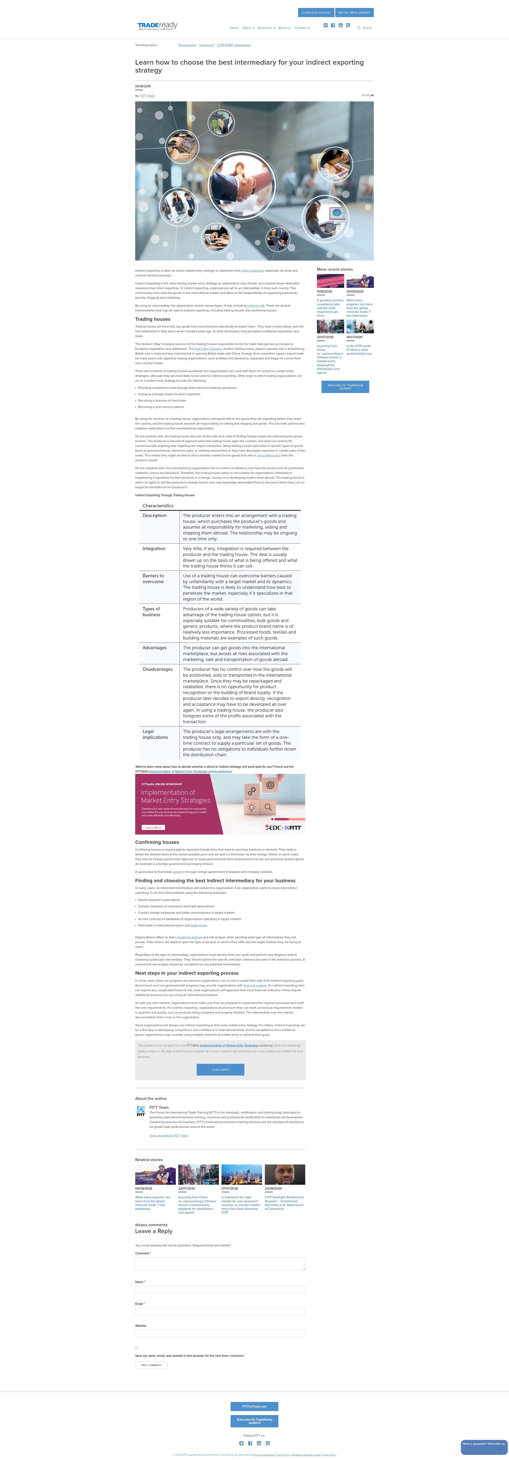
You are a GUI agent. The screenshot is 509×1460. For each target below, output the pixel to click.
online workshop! (220, 771)
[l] (341, 25)
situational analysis (189, 937)
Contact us (302, 27)
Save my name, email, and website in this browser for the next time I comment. (189, 1355)
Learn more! (220, 1069)
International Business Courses (306, 1455)
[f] (333, 25)
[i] (348, 25)
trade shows (198, 925)
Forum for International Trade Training (271, 1455)
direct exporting (253, 270)
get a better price (269, 455)
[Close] (499, 1449)
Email (140, 1303)
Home (234, 27)
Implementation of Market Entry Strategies (178, 771)
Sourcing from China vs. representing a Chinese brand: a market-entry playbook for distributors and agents (197, 1205)
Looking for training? (316, 12)
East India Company (208, 348)
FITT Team (147, 95)
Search (367, 27)
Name (140, 1282)
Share (366, 95)
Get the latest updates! (354, 12)
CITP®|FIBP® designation (234, 45)
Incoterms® (207, 45)
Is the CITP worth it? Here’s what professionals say (359, 349)
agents (177, 871)
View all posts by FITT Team (169, 1135)
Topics (247, 27)
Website (140, 1325)
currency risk (256, 305)
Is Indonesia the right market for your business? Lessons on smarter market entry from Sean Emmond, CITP (240, 1205)
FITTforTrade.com (254, 1406)
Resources (264, 27)
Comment (143, 1253)
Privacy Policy (329, 1455)
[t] (326, 25)
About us (284, 27)
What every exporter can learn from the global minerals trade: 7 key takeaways (360, 308)
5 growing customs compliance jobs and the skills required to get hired (330, 308)
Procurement (187, 45)
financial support (255, 985)
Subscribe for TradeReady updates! (345, 387)
